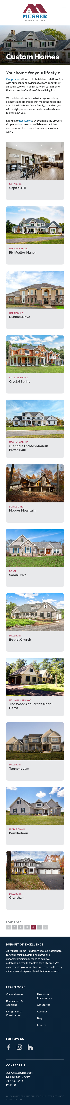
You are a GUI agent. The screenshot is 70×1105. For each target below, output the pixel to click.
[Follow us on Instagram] (19, 1047)
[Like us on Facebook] (8, 1047)
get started (25, 120)
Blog (39, 1018)
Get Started (43, 1004)
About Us (42, 1011)
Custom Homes (14, 994)
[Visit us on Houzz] (30, 1047)
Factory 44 (16, 1099)
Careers (41, 1024)
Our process (13, 79)
